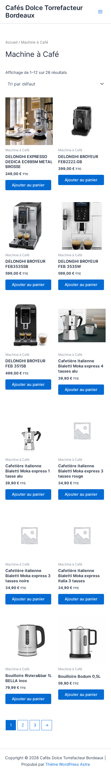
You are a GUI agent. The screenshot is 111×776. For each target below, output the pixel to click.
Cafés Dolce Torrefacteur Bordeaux (44, 11)
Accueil (11, 42)
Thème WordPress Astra (67, 764)
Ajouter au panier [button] (28, 185)
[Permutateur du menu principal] (100, 11)
